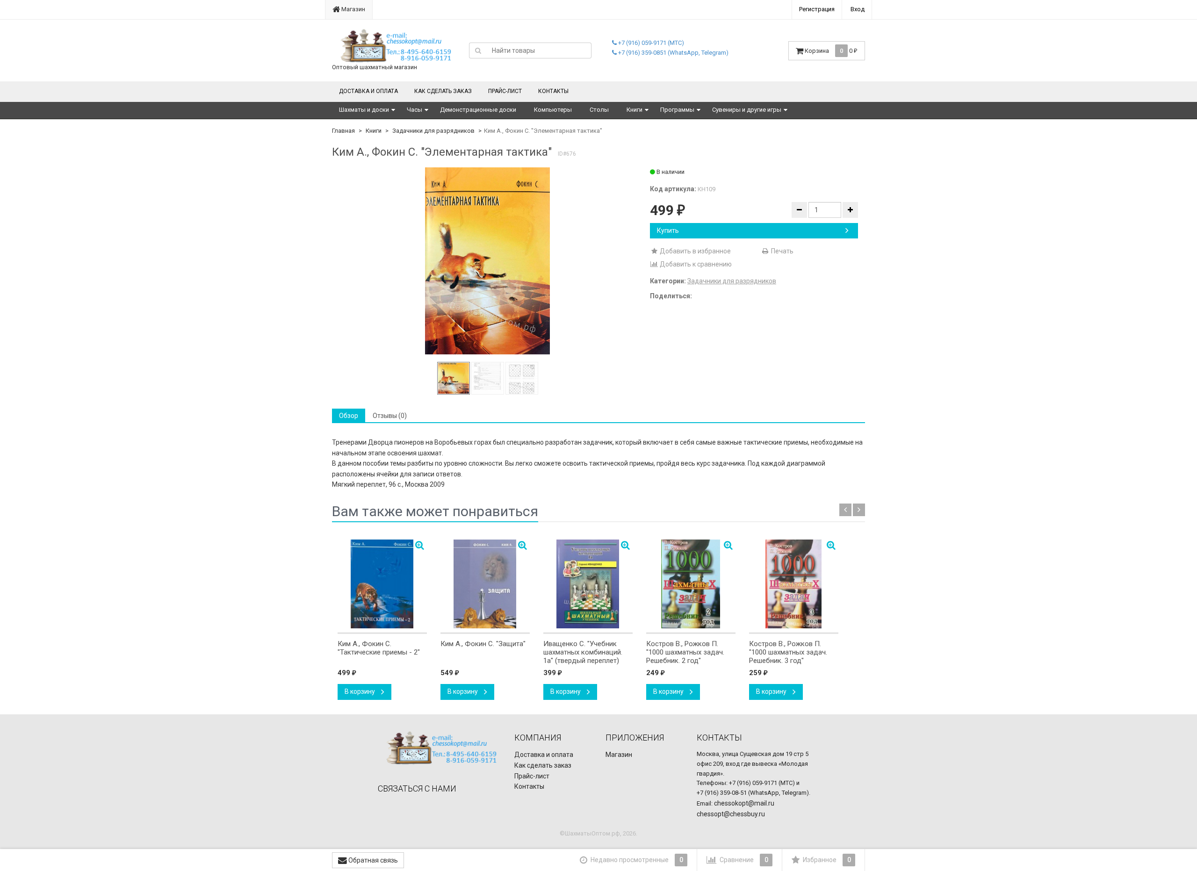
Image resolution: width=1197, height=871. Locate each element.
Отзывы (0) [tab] (390, 415)
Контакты (553, 91)
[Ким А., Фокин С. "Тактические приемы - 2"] (382, 584)
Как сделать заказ (443, 91)
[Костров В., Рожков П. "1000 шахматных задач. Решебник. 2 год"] (691, 584)
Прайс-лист (505, 91)
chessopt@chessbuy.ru (731, 814)
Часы (414, 109)
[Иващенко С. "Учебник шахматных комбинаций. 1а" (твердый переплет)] (588, 584)
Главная (343, 130)
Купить (668, 230)
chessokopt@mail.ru (744, 803)
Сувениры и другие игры (746, 109)
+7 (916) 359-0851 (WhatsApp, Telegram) (672, 52)
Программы (677, 109)
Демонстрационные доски (478, 109)
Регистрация (817, 9)
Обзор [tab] (348, 415)
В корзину (360, 691)
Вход (858, 9)
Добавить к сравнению (695, 264)
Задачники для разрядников (433, 130)
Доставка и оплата (368, 91)
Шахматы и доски (364, 109)
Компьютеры (553, 109)
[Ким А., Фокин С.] (487, 260)
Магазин (352, 9)
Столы (599, 109)
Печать (781, 251)
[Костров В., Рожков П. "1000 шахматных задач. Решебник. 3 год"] (793, 584)
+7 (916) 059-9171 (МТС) (650, 42)
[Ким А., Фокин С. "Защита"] (485, 584)
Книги (634, 109)
